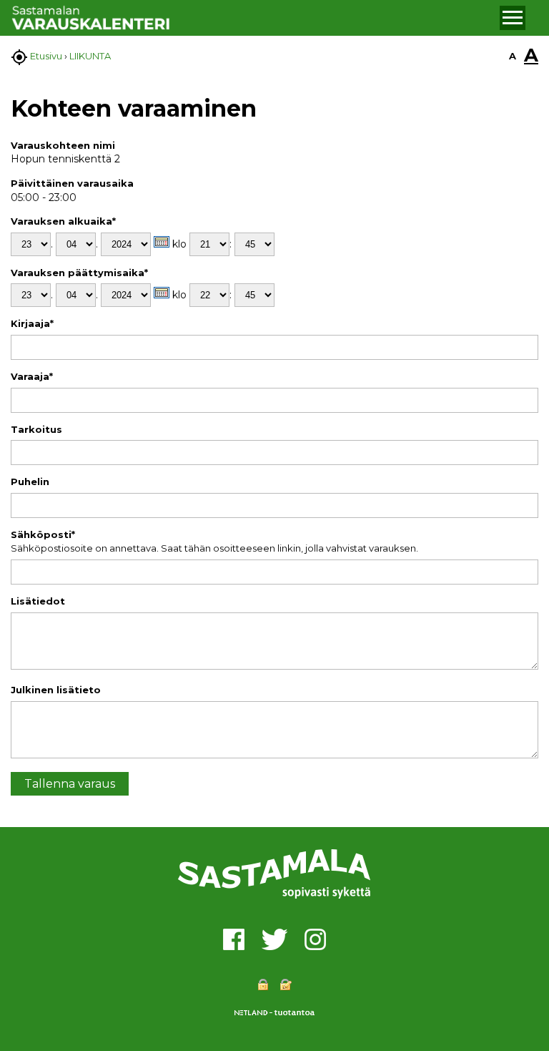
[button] (512, 18)
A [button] (512, 56)
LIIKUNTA (90, 56)
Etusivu (46, 56)
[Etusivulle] (253, 18)
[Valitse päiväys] (161, 242)
